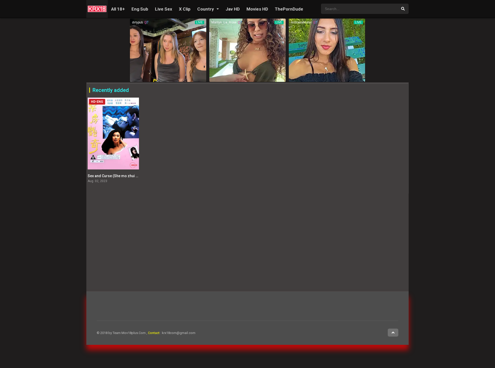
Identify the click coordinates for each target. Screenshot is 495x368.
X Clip (185, 9)
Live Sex (163, 9)
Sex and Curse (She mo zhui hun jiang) (120, 176)
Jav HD (233, 9)
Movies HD (257, 9)
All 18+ (118, 9)
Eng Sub (139, 9)
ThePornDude (289, 9)
